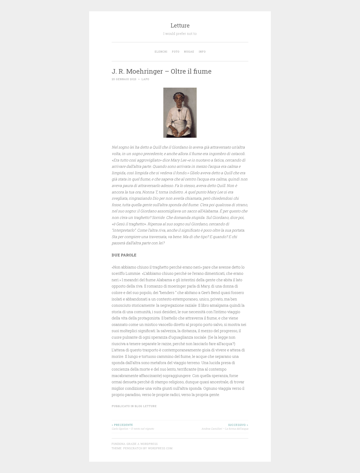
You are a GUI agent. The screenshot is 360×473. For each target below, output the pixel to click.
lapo (145, 79)
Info (202, 51)
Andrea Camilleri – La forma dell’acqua (224, 426)
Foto (175, 51)
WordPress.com (160, 448)
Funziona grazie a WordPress (135, 443)
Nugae (189, 51)
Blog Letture (146, 406)
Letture (180, 25)
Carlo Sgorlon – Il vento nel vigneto (133, 426)
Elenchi (161, 51)
